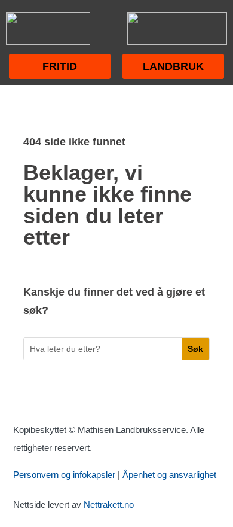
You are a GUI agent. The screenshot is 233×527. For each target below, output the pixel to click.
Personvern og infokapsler (64, 475)
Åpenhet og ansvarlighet (169, 475)
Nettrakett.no (109, 504)
